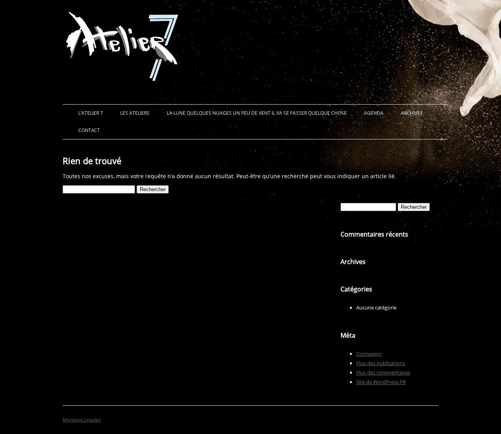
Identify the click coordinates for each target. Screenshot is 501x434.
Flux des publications (380, 363)
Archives (412, 113)
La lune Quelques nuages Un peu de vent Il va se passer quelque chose (257, 113)
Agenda (374, 113)
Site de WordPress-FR (381, 381)
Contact (89, 130)
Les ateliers (135, 113)
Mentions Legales (82, 419)
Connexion (369, 353)
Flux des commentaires (383, 372)
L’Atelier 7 (90, 113)
